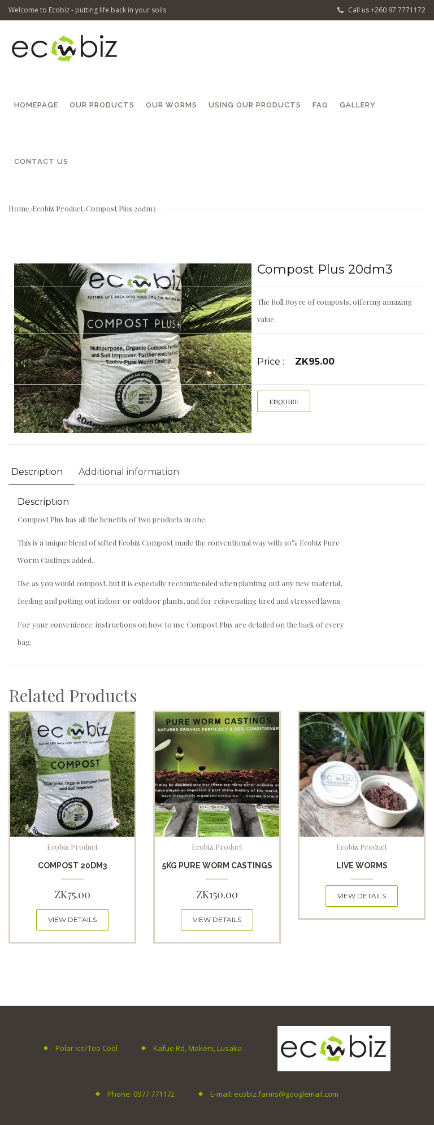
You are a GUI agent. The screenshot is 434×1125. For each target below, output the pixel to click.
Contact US (41, 161)
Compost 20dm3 (72, 865)
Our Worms (171, 105)
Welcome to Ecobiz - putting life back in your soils (87, 10)
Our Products (102, 105)
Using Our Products (255, 105)
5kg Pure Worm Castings (217, 865)
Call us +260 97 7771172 (386, 10)
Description (37, 471)
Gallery (358, 105)
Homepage (36, 105)
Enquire (283, 401)
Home (18, 208)
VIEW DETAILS (72, 919)
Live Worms (362, 865)
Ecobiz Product (57, 208)
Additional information (129, 471)
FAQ (320, 105)
